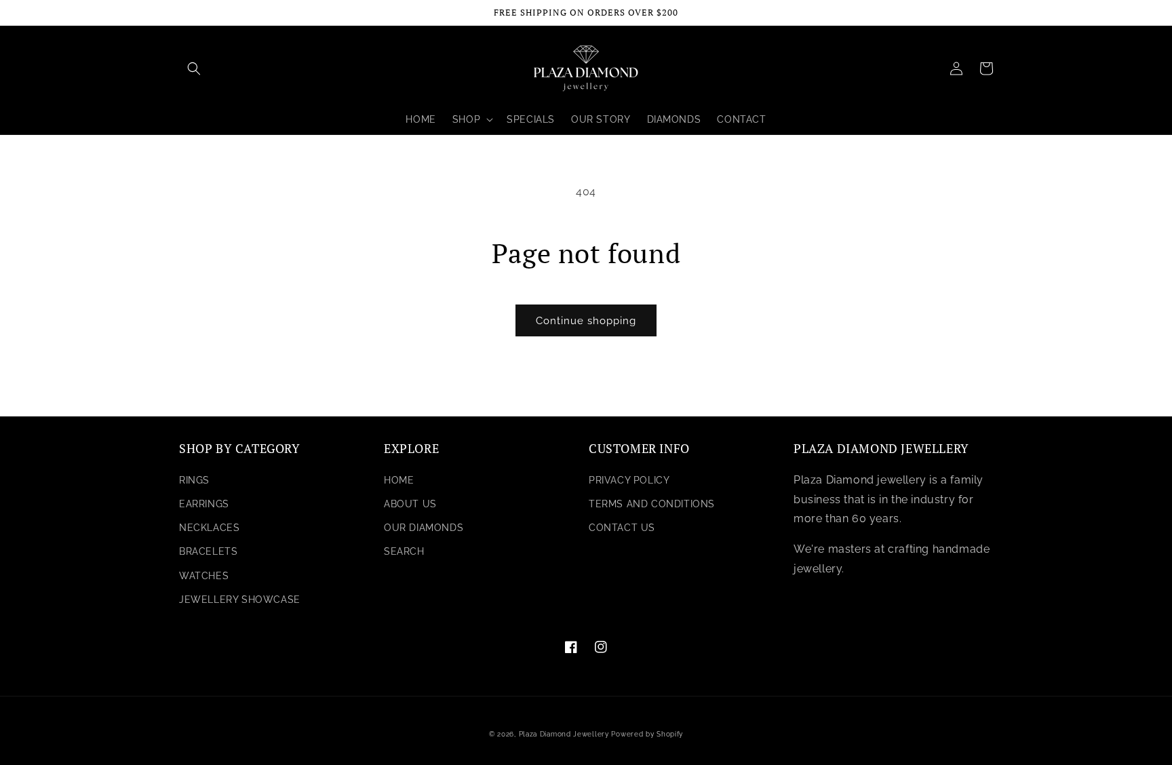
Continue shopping (586, 321)
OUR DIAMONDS (423, 527)
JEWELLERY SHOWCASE (239, 599)
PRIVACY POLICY (629, 480)
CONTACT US (622, 527)
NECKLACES (209, 527)
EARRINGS (204, 503)
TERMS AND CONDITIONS (652, 503)
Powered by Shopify (647, 734)
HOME (399, 480)
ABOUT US (410, 503)
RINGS (194, 480)
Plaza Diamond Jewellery (564, 734)
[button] (194, 68)
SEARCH (404, 551)
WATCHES (204, 575)
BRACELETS (208, 551)
